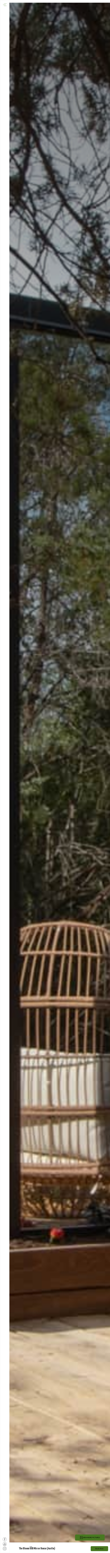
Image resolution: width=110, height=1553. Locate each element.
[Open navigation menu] (5, 5)
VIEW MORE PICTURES (91, 1537)
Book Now (99, 1548)
